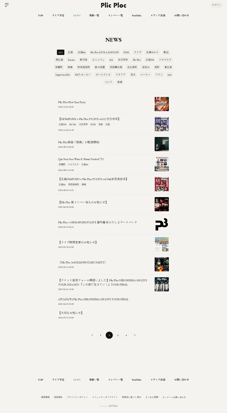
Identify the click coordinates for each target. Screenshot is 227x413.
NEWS (76, 15)
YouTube (137, 15)
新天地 (83, 59)
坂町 (156, 67)
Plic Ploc (137, 59)
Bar (111, 59)
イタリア (121, 74)
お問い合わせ (181, 15)
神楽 (70, 67)
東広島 (168, 67)
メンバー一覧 (115, 15)
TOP (40, 15)
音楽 (119, 82)
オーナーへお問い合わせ (174, 397)
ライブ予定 (58, 15)
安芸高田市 (83, 67)
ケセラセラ (165, 59)
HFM (126, 52)
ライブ (137, 52)
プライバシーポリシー (77, 397)
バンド (108, 82)
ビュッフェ (98, 59)
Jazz (169, 74)
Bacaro (71, 59)
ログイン (216, 5)
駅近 (166, 52)
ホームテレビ (103, 74)
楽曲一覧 (94, 15)
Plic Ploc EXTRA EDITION (104, 52)
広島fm (81, 52)
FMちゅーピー (83, 74)
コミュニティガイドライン (105, 397)
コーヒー (145, 74)
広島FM (150, 59)
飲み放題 (100, 67)
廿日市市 (123, 59)
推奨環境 (45, 397)
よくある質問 (151, 397)
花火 (133, 74)
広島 (70, 52)
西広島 (59, 59)
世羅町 (59, 67)
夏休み (146, 67)
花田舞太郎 (116, 67)
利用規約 (58, 397)
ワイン (159, 74)
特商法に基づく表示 (131, 397)
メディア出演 (157, 15)
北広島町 (132, 67)
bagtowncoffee (63, 74)
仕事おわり (152, 52)
